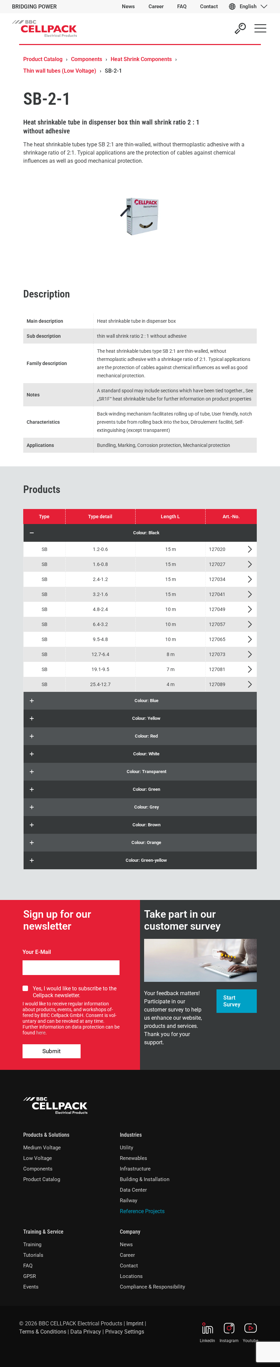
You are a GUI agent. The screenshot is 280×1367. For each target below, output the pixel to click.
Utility (126, 1148)
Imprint (134, 1323)
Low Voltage (37, 1158)
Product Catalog (42, 59)
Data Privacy (85, 1331)
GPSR (29, 1276)
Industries (131, 1135)
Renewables (133, 1158)
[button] (140, 533)
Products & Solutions (46, 1135)
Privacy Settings (124, 1331)
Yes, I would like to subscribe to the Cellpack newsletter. (74, 992)
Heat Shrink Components (141, 59)
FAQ (27, 1266)
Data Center (133, 1190)
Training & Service (43, 1231)
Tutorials (33, 1255)
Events (31, 1287)
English (248, 6)
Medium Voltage (42, 1148)
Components (86, 59)
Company (130, 1231)
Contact (129, 1266)
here (40, 1032)
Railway (128, 1200)
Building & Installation (144, 1179)
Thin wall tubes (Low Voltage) (59, 71)
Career (127, 1255)
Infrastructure (135, 1169)
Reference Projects (142, 1211)
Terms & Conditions (42, 1331)
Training (32, 1244)
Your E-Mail (37, 952)
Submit (51, 1051)
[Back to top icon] (247, 1353)
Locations (131, 1276)
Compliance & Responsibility (152, 1287)
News (126, 1244)
